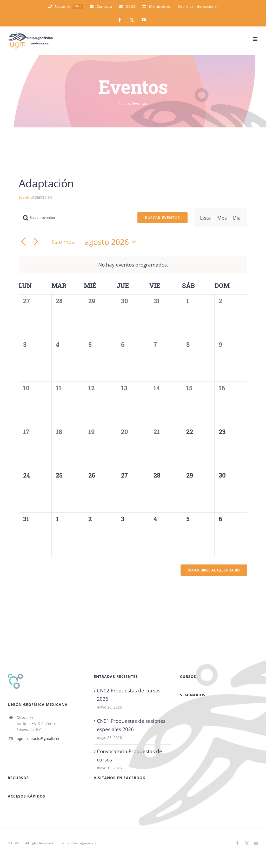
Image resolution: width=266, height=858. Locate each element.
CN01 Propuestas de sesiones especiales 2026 (131, 725)
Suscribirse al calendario (214, 570)
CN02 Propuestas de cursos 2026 (129, 694)
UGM (15, 843)
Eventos (25, 197)
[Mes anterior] (23, 242)
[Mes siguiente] (36, 242)
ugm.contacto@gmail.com (39, 738)
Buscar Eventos (162, 217)
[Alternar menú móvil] (255, 39)
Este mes (62, 242)
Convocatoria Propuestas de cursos (129, 755)
